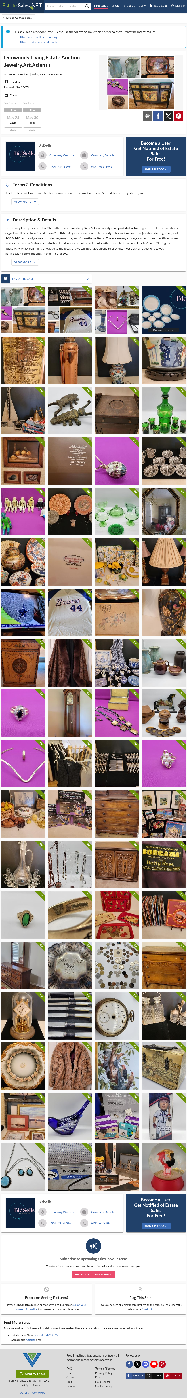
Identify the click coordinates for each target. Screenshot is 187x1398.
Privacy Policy (103, 1373)
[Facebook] (129, 1364)
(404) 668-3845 (101, 166)
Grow (70, 1377)
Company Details (103, 155)
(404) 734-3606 (60, 166)
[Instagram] (145, 1364)
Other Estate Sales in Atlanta (38, 42)
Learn (70, 1373)
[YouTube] (154, 1364)
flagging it (147, 1309)
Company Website (61, 155)
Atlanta (30, 1339)
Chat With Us (35, 1374)
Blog (69, 1381)
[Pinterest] (162, 1364)
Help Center (102, 1381)
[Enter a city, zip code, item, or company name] (87, 6)
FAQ (69, 1368)
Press (98, 1377)
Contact (71, 1386)
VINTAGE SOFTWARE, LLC (41, 1381)
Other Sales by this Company (38, 37)
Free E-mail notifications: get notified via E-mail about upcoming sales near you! (93, 1357)
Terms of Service (105, 1368)
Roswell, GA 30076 (46, 1335)
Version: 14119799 (32, 1393)
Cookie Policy (103, 1386)
